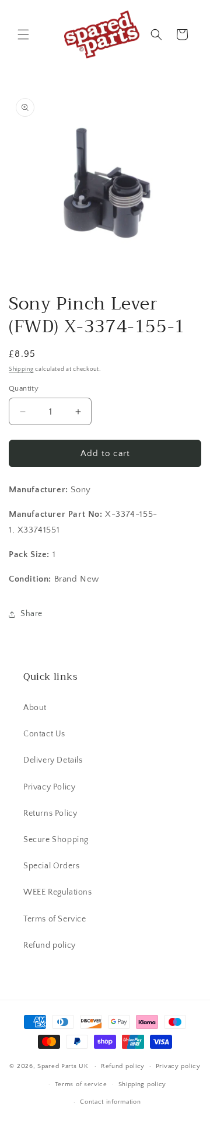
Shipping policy (142, 1084)
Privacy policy (178, 1066)
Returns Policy (50, 813)
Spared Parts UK (63, 1066)
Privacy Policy (49, 787)
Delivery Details (53, 760)
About (35, 707)
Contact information (110, 1101)
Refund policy (49, 945)
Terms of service (81, 1084)
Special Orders (51, 866)
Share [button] (31, 613)
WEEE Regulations (57, 892)
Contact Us (44, 734)
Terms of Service (54, 919)
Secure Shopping (56, 839)
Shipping (21, 369)
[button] (23, 34)
